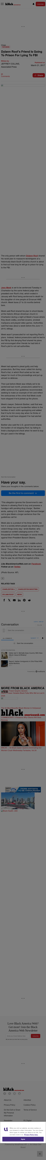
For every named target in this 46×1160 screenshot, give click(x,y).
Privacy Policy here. (31, 1135)
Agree (23, 1139)
